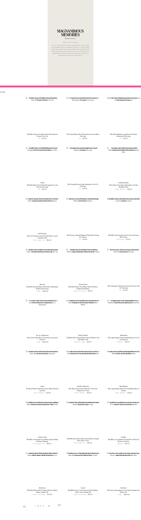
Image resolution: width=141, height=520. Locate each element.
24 (49, 506)
